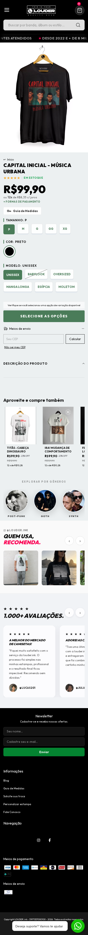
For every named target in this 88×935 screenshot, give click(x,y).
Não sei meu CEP (14, 347)
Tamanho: (16, 220)
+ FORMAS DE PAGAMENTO (21, 201)
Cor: (16, 242)
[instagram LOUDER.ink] (38, 840)
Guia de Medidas (13, 788)
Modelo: (21, 265)
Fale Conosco (11, 812)
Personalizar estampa (17, 804)
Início (8, 159)
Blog (6, 780)
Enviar (44, 752)
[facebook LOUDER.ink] (49, 840)
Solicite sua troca (14, 796)
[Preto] (9, 251)
